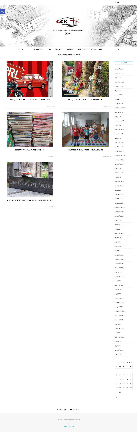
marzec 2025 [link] (119, 134)
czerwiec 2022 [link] (119, 276)
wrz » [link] (120, 397)
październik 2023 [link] (120, 207)
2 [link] (116, 375)
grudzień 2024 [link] (119, 147)
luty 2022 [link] (118, 294)
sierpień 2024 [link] (119, 164)
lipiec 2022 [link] (118, 272)
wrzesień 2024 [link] (119, 160)
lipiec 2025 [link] (118, 116)
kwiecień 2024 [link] (119, 181)
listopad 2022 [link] (119, 255)
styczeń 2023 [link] (119, 246)
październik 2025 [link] (120, 108)
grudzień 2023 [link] (119, 199)
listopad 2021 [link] (119, 307)
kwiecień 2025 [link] (119, 129)
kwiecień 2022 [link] (119, 285)
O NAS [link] (49, 49)
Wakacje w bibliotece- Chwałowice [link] (85, 150)
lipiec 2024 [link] (118, 168)
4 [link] (123, 375)
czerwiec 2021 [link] (119, 328)
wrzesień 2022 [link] (119, 264)
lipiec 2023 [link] (118, 220)
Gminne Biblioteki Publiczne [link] (69, 55)
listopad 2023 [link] (119, 203)
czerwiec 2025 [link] (119, 121)
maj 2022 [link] (118, 281)
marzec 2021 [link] (119, 341)
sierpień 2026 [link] (119, 69)
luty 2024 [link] (118, 190)
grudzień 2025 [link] (119, 99)
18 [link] (123, 383)
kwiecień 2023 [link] (119, 233)
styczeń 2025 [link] (119, 142)
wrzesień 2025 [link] (119, 112)
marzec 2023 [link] (119, 238)
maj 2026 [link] (118, 77)
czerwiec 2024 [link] (119, 173)
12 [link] (127, 379)
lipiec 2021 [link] (118, 324)
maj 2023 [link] (118, 229)
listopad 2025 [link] (119, 103)
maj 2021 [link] (118, 333)
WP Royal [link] (77, 419)
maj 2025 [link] (118, 125)
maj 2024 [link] (118, 177)
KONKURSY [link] (69, 49)
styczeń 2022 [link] (119, 298)
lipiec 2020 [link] (118, 354)
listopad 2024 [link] (119, 151)
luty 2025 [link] (118, 138)
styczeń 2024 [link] (119, 194)
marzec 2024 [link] (119, 186)
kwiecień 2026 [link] (119, 82)
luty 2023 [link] (118, 242)
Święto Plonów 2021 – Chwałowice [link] (85, 100)
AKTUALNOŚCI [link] (38, 49)
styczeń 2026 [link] (119, 95)
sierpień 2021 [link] (119, 320)
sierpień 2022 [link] (119, 268)
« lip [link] (116, 397)
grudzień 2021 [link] (119, 302)
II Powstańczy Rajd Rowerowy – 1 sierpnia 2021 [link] (30, 200)
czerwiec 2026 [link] (119, 73)
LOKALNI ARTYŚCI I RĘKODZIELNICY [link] (89, 49)
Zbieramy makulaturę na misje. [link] (30, 150)
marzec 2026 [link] (119, 86)
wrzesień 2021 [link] (119, 315)
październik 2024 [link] (120, 155)
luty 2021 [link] (118, 346)
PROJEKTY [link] (58, 49)
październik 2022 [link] (120, 259)
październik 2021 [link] (120, 311)
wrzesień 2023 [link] (119, 212)
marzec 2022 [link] (119, 289)
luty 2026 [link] (118, 91)
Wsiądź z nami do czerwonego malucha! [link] (30, 100)
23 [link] (116, 388)
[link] (2, 11)
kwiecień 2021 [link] (119, 337)
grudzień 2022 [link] (119, 250)
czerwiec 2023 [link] (119, 225)
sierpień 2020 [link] (119, 350)
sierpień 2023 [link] (119, 216)
